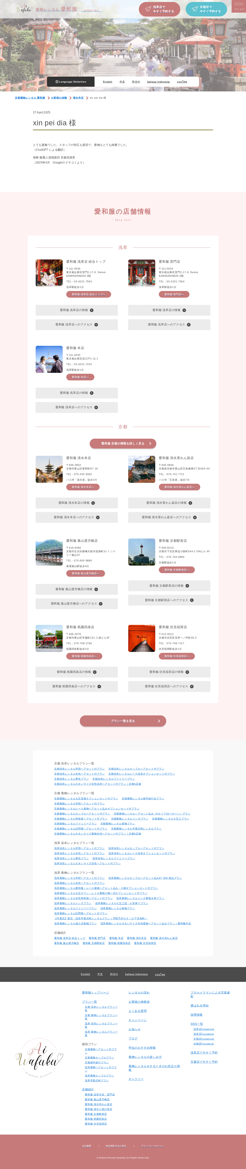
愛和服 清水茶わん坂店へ (179, 487)
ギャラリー (136, 1079)
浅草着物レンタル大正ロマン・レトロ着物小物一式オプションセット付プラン (100, 893)
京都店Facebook (203, 1043)
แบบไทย (182, 81)
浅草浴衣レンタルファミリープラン (113, 858)
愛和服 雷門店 (97, 938)
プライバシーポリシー (152, 1146)
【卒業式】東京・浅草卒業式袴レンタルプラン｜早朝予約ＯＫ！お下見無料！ (100, 918)
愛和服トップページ (95, 992)
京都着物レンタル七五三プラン (170, 818)
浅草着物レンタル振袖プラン (117, 908)
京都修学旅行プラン (97, 1062)
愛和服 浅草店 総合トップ (69, 938)
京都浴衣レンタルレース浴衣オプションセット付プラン (141, 773)
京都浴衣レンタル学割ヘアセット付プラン (79, 768)
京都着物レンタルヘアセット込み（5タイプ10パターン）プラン (152, 813)
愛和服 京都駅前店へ (176, 569)
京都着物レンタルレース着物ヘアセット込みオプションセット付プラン (97, 808)
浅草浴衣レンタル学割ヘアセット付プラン (79, 848)
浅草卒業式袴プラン (97, 1080)
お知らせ (135, 1029)
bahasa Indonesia (158, 81)
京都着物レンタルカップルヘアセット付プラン (82, 813)
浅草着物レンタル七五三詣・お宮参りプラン (121, 903)
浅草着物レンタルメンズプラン (72, 903)
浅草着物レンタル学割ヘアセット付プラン (79, 878)
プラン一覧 (89, 1001)
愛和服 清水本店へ (83, 487)
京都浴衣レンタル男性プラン (71, 778)
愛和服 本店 (116, 938)
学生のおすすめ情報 (142, 1047)
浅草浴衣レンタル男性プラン (71, 858)
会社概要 (86, 1146)
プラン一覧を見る (123, 720)
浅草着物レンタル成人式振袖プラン (75, 923)
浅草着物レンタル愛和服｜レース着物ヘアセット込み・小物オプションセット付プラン (106, 888)
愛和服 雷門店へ (174, 294)
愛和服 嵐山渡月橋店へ (85, 573)
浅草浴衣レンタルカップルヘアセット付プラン (136, 848)
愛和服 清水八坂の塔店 (98, 1109)
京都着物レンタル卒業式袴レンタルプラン (136, 828)
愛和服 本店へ (80, 377)
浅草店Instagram (203, 1029)
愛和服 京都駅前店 (94, 943)
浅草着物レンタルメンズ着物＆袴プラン (140, 898)
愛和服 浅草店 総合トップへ (89, 294)
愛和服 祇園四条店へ (84, 656)
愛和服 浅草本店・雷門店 (100, 1094)
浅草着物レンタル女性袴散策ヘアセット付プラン (83, 898)
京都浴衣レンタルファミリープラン (113, 778)
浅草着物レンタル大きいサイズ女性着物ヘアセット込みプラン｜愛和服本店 (145, 923)
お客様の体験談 (139, 1001)
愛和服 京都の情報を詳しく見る (123, 443)
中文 (122, 81)
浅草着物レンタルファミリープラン (75, 908)
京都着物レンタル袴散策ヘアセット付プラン (81, 818)
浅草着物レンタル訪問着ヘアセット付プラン (81, 913)
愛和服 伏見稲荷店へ (176, 656)
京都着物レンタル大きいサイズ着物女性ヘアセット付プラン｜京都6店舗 (97, 833)
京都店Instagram (203, 1038)
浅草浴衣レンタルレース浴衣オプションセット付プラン (141, 853)
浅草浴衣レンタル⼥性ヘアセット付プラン (79, 853)
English (107, 81)
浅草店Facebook (203, 1034)
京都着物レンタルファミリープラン (75, 823)
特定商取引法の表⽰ (116, 1146)
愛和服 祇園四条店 (119, 943)
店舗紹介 (88, 1089)
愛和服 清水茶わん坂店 (164, 938)
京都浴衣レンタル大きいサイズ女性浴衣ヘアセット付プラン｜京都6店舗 (97, 783)
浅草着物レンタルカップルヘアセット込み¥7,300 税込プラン (145, 878)
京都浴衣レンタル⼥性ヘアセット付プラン (79, 773)
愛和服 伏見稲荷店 (145, 943)
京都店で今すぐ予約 (204, 1061)
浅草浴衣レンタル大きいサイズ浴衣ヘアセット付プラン (87, 863)
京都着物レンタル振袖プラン (117, 823)
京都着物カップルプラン (99, 1057)
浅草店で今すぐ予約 (204, 1052)
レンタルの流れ (139, 992)
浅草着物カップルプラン (99, 1075)
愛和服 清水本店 (136, 938)
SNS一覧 (197, 1023)
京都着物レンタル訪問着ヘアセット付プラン (81, 828)
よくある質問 (138, 1011)
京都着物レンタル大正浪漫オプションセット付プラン (86, 798)
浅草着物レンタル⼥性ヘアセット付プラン (79, 883)
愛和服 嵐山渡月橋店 (66, 943)
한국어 (136, 81)
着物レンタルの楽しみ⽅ (145, 1056)
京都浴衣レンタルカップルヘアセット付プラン (136, 768)
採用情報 (197, 1014)
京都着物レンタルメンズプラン (129, 818)
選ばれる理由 (200, 1005)
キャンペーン (138, 1020)
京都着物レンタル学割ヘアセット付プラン (79, 803)
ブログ (133, 1038)
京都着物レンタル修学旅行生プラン (143, 798)
